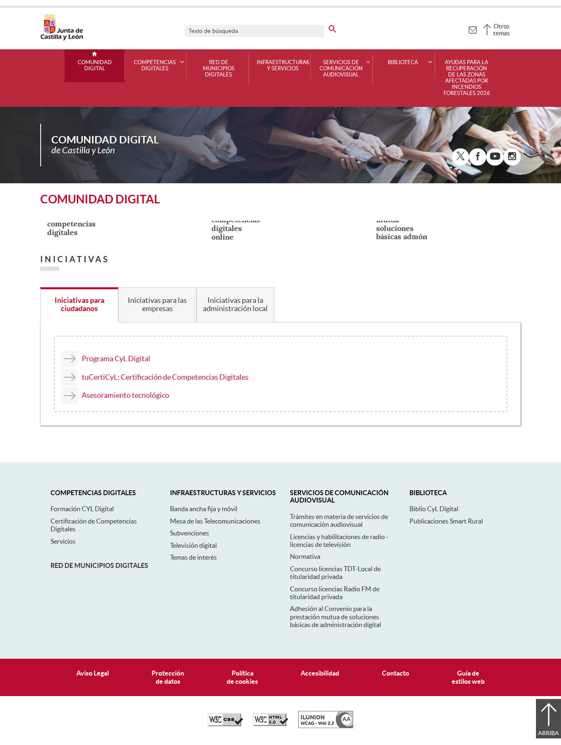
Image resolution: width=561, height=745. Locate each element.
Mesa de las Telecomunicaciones (215, 521)
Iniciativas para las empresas (157, 304)
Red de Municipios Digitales (219, 69)
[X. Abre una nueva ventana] (460, 157)
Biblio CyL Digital (433, 508)
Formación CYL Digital (82, 508)
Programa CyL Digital (116, 358)
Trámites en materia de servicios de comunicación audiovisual (339, 520)
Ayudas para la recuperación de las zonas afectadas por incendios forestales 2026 (467, 78)
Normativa (305, 556)
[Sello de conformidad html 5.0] (270, 724)
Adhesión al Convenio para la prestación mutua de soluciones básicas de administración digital (335, 616)
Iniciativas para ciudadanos (79, 304)
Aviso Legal (92, 673)
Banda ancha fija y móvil (203, 508)
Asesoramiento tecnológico (125, 395)
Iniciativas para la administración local (235, 304)
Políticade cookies (242, 677)
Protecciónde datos (168, 677)
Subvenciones (189, 533)
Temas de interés (193, 557)
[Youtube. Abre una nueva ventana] (495, 157)
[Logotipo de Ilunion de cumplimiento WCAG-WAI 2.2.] (325, 726)
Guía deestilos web (468, 677)
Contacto (395, 673)
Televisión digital (193, 545)
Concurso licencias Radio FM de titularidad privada (334, 592)
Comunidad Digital (95, 66)
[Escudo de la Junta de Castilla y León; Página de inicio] (61, 39)
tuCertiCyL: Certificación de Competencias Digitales (165, 377)
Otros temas (501, 30)
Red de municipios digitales (99, 565)
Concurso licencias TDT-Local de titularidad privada (335, 572)
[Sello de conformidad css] (225, 724)
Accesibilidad (320, 673)
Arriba (548, 733)
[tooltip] (472, 28)
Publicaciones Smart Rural (446, 521)
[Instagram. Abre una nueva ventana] (512, 157)
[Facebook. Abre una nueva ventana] (477, 157)
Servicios (63, 541)
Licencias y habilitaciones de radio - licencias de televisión (339, 540)
